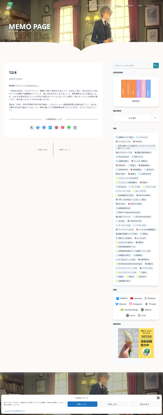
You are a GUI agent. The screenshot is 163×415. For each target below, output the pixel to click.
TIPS (140, 5)
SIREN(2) (121, 165)
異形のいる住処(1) (125, 238)
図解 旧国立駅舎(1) (144, 152)
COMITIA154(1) (136, 221)
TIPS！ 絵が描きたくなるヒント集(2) (132, 199)
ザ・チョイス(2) (124, 225)
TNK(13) (138, 141)
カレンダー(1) (140, 191)
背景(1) (145, 234)
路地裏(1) (138, 255)
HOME (89, 5)
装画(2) (121, 276)
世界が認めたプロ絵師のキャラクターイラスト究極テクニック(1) (136, 147)
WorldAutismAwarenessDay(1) (130, 264)
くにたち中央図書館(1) (147, 229)
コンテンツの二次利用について (15, 411)
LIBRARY (129, 5)
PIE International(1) (143, 217)
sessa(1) (121, 221)
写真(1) (144, 182)
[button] (158, 398)
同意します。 (82, 404)
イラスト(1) (143, 137)
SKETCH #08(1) (144, 195)
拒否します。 (113, 404)
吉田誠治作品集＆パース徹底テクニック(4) (134, 251)
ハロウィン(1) (150, 187)
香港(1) (133, 165)
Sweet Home (16, 90)
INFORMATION (103, 5)
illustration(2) (123, 157)
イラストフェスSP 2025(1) (128, 178)
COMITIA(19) (146, 174)
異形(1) (131, 276)
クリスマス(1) (147, 268)
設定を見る (144, 404)
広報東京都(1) (123, 161)
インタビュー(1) (124, 141)
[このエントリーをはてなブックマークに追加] (50, 127)
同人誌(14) (122, 187)
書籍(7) (150, 264)
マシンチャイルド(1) (126, 229)
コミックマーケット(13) (127, 272)
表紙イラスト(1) (124, 217)
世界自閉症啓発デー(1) (126, 247)
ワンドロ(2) (135, 187)
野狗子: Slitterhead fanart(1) (129, 212)
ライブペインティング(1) (127, 268)
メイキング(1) (140, 225)
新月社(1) (150, 169)
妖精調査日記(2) (124, 208)
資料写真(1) (144, 259)
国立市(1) (142, 276)
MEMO (118, 5)
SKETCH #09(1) (136, 204)
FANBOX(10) (123, 169)
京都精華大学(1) (124, 281)
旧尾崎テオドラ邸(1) (126, 137)
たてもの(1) (141, 238)
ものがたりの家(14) (125, 242)
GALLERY (150, 5)
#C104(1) (121, 204)
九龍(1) (144, 272)
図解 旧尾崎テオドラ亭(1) (127, 234)
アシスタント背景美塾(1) (127, 182)
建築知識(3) (145, 165)
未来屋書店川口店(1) (126, 195)
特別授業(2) (137, 169)
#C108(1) (121, 174)
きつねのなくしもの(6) (126, 259)
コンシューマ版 (59, 104)
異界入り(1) (138, 157)
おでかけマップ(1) (125, 152)
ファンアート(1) (124, 191)
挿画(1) (133, 174)
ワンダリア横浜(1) (140, 161)
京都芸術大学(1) (124, 255)
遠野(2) (140, 242)
